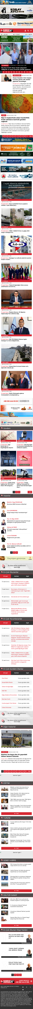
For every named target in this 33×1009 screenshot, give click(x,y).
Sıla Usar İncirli (6, 699)
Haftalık (16, 576)
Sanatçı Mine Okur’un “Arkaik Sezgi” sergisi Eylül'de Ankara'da (20, 918)
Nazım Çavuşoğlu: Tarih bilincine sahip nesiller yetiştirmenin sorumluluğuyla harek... (20, 807)
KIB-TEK (4, 691)
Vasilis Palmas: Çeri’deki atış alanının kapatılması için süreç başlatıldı (20, 871)
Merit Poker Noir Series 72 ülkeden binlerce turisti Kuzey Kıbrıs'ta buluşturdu (19, 835)
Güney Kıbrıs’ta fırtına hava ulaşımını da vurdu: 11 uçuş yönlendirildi (20, 883)
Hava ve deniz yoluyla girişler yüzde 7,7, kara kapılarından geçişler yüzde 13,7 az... (21, 829)
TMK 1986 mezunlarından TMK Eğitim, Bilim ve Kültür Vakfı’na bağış (20, 800)
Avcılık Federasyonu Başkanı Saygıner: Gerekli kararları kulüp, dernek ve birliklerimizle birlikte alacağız (20, 638)
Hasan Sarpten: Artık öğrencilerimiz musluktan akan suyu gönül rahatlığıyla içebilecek (19, 794)
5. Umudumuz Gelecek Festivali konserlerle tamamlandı (18, 906)
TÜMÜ (30, 72)
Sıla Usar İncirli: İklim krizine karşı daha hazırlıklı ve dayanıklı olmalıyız (20, 662)
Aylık (27, 576)
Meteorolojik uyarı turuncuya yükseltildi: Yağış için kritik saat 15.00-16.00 (20, 602)
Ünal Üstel (5, 678)
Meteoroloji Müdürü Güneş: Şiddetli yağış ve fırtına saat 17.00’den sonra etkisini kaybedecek (19, 611)
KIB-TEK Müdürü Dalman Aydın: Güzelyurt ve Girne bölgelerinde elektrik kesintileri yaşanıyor (20, 630)
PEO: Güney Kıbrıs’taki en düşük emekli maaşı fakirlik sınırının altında (20, 865)
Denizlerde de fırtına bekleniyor (20, 597)
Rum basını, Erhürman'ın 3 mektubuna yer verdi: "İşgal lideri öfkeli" (20, 591)
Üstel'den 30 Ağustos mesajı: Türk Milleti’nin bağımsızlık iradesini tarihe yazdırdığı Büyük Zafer (21, 646)
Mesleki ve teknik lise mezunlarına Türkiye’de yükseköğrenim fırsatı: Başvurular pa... (19, 788)
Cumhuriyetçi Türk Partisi (9, 703)
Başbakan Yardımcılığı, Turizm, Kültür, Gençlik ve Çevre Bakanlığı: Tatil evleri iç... (20, 841)
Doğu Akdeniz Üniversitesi (9, 695)
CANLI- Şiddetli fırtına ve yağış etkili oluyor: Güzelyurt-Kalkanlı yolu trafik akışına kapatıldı (20, 583)
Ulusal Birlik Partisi (7, 682)
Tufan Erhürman (6, 707)
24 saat (5, 576)
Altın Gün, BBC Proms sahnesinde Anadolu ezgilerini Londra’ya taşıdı (19, 899)
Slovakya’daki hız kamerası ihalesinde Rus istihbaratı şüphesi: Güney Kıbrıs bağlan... (20, 878)
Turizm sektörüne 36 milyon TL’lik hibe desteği (20, 822)
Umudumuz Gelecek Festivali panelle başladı (20, 912)
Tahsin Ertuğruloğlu (7, 686)
